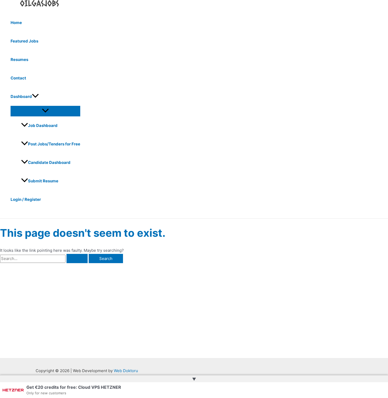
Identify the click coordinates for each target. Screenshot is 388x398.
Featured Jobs (24, 41)
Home (16, 22)
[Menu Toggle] (45, 111)
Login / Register (26, 199)
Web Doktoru (126, 370)
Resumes (19, 59)
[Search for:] (44, 258)
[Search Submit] (77, 258)
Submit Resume (43, 180)
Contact (18, 77)
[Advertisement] (82, 303)
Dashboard (21, 96)
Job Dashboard (43, 125)
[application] (35, 96)
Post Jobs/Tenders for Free (54, 143)
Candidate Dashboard (49, 162)
